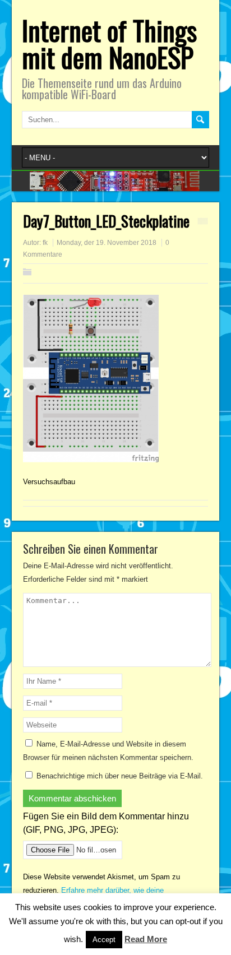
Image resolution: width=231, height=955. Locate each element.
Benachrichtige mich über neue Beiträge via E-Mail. (119, 776)
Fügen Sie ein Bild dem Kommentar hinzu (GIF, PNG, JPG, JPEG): (106, 823)
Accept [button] (104, 939)
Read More (145, 939)
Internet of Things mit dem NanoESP (109, 43)
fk (45, 243)
